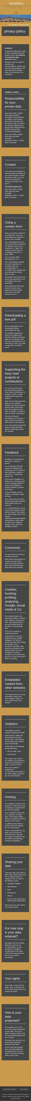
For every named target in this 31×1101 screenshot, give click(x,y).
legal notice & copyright (10, 1089)
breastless (16, 3)
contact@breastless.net (13, 186)
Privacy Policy (23, 1089)
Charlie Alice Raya (16, 1094)
